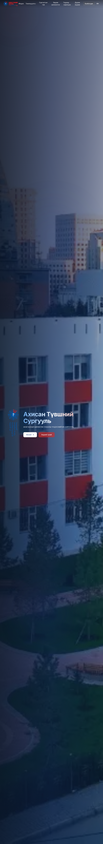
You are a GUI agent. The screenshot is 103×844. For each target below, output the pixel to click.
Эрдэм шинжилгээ (55, 4)
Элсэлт (29, 435)
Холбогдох (89, 3)
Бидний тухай (46, 435)
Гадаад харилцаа (67, 4)
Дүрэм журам (77, 4)
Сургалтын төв (43, 4)
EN (98, 3)
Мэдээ (21, 4)
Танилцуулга (30, 4)
